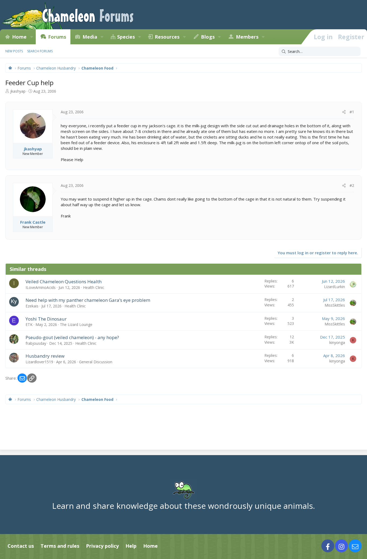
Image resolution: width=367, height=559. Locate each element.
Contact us (21, 546)
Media (89, 37)
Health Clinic (93, 287)
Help (130, 546)
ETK (29, 324)
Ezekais (32, 305)
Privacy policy (102, 546)
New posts (14, 51)
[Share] (344, 111)
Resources (167, 37)
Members (247, 37)
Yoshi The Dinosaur (46, 319)
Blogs (208, 37)
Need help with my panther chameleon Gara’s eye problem (88, 300)
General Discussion (95, 361)
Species (126, 37)
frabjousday (36, 343)
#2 (352, 185)
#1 (352, 111)
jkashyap (18, 91)
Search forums (40, 51)
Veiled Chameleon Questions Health (64, 281)
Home (19, 37)
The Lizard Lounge (76, 324)
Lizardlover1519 (39, 361)
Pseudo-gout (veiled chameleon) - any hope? (72, 337)
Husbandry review (45, 356)
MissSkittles (335, 305)
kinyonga (337, 342)
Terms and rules (60, 546)
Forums (57, 37)
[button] (31, 36)
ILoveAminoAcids (41, 287)
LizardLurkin (334, 286)
